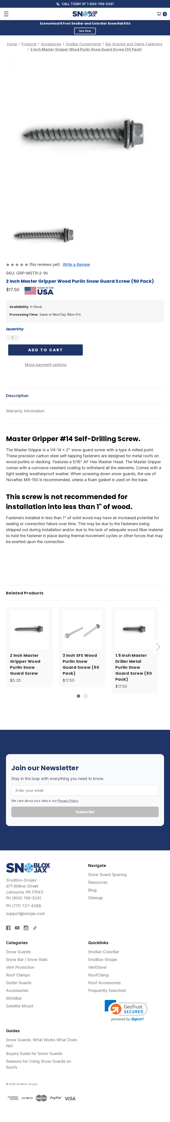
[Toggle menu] (6, 14)
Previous (6, 646)
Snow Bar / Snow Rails (26, 959)
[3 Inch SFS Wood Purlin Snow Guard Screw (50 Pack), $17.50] (82, 630)
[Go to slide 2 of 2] (85, 696)
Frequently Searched (107, 990)
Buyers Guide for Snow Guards (34, 1053)
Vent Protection (20, 967)
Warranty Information (25, 411)
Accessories (17, 990)
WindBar (14, 998)
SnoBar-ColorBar (103, 951)
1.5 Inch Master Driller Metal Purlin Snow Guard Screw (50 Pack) (133, 667)
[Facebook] (8, 928)
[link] (126, 1010)
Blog (92, 890)
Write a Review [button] (76, 264)
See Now (85, 31)
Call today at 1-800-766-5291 (87, 4)
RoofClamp (98, 975)
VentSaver (97, 967)
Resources (97, 882)
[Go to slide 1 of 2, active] (78, 696)
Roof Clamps (18, 975)
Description (17, 395)
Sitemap (95, 897)
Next (157, 646)
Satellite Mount (19, 1006)
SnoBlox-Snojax (102, 959)
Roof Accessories (104, 982)
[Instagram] (26, 928)
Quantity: (15, 329)
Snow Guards (18, 951)
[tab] (85, 593)
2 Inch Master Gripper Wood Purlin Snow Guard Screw (25, 664)
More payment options (45, 364)
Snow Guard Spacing (107, 874)
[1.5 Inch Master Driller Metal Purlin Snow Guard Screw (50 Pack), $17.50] (134, 630)
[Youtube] (17, 928)
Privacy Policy (68, 801)
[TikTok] (35, 928)
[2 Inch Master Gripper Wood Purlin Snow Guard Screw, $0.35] (29, 630)
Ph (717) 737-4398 (23, 905)
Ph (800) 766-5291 (23, 898)
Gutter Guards (18, 982)
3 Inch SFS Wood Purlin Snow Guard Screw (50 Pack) (81, 664)
